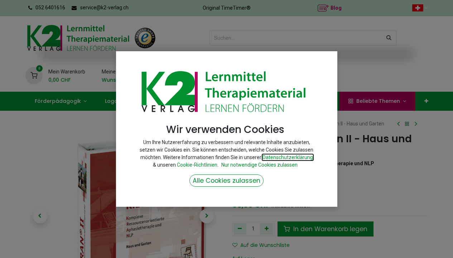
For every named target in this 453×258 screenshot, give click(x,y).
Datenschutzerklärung (287, 157)
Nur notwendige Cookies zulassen (259, 165)
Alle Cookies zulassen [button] (226, 180)
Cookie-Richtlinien (197, 165)
